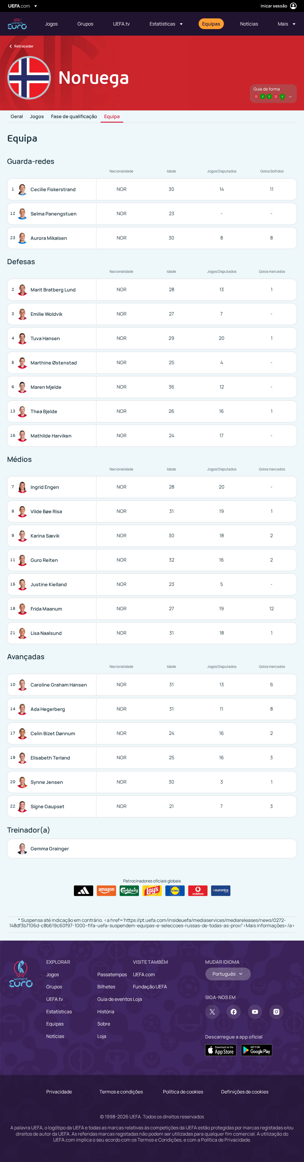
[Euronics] (220, 890)
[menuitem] (53, 23)
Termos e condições (121, 1091)
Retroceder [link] (24, 46)
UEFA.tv (54, 999)
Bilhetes (106, 986)
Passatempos (112, 974)
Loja (101, 1036)
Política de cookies (183, 1091)
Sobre (103, 1023)
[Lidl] (175, 890)
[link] (51, 23)
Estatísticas (59, 1011)
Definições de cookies (244, 1091)
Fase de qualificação (74, 116)
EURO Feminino (17, 24)
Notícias (55, 1036)
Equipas (55, 1023)
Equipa (112, 116)
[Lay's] (152, 890)
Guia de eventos (114, 999)
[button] (166, 23)
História (105, 1011)
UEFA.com (144, 974)
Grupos (54, 986)
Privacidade (59, 1091)
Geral (17, 116)
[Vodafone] (198, 890)
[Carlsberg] (129, 890)
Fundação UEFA (150, 986)
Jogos (37, 116)
